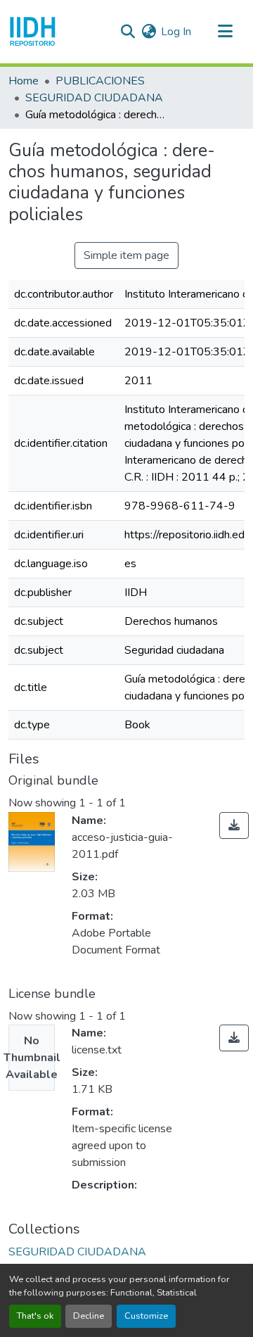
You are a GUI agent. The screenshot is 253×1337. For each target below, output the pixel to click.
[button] (32, 31)
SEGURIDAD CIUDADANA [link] (94, 98)
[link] (234, 825)
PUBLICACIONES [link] (100, 81)
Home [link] (23, 81)
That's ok (35, 1316)
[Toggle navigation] (225, 31)
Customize (146, 1316)
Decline (88, 1316)
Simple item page (126, 255)
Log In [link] (176, 31)
